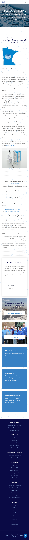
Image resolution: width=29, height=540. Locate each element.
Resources (14, 510)
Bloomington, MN (14, 473)
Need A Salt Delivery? (14, 522)
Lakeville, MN (14, 478)
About (14, 505)
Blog (14, 512)
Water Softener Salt (14, 448)
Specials (14, 515)
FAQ (14, 508)
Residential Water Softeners (14, 428)
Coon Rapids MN (14, 470)
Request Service (14, 524)
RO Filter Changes (14, 445)
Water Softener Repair (14, 488)
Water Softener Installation (14, 485)
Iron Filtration (14, 443)
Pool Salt (14, 440)
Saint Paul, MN (14, 475)
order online (15, 303)
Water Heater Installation (15, 498)
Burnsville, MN (14, 468)
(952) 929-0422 (10, 145)
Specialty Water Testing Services (12, 209)
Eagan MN (14, 465)
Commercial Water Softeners (14, 425)
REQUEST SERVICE (14, 262)
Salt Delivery (14, 493)
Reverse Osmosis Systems (14, 455)
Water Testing (14, 490)
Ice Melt (15, 438)
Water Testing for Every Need (11, 211)
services (17, 203)
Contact (14, 519)
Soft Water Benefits (14, 430)
